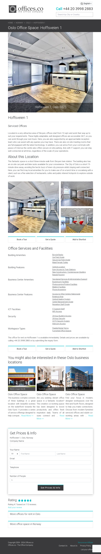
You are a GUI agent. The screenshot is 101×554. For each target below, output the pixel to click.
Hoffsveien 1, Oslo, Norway (21, 438)
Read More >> (27, 415)
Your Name (14, 450)
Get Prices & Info (50, 488)
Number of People (18, 476)
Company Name (17, 441)
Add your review (15, 507)
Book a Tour (22, 239)
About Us (73, 546)
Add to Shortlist (79, 239)
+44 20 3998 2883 (78, 9)
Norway (19, 23)
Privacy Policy (85, 546)
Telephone (14, 467)
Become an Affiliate (85, 542)
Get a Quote (50, 239)
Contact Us (63, 546)
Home (10, 23)
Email (12, 458)
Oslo (28, 23)
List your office (86, 550)
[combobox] (86, 3)
